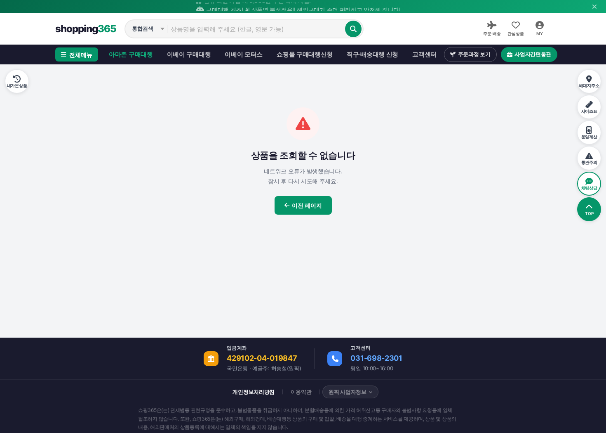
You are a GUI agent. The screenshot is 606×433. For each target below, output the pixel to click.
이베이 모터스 (244, 54)
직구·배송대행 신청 (372, 54)
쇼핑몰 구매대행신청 (305, 54)
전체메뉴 (80, 54)
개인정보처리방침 (254, 391)
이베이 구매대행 (189, 54)
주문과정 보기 (474, 54)
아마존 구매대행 (131, 54)
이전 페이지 (307, 205)
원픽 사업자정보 (347, 391)
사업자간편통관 (532, 54)
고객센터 (424, 54)
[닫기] (594, 7)
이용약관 (301, 391)
